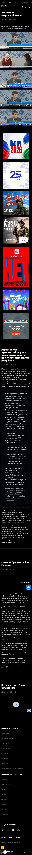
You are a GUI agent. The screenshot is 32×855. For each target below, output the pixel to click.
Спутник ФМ (18, 2)
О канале (4, 753)
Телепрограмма (6, 748)
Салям (3, 809)
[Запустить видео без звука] (29, 710)
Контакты (4, 763)
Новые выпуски (6, 733)
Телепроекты (5, 743)
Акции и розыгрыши (8, 738)
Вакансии (4, 758)
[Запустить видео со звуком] (16, 704)
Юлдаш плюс (5, 794)
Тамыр (3, 804)
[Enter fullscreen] (30, 852)
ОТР (2, 819)
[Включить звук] (28, 587)
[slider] (9, 105)
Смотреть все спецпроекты (10, 842)
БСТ (10, 2)
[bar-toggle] (29, 7)
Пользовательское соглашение (12, 768)
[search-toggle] (26, 7)
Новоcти (4, 2)
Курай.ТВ (4, 814)
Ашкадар (4, 799)
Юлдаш (26, 2)
